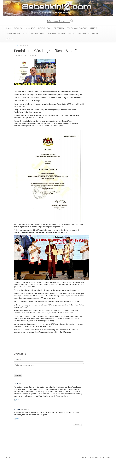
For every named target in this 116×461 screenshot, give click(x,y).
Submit (18, 375)
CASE (25, 33)
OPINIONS (93, 28)
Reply (17, 400)
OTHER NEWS (59, 28)
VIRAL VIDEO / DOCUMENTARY (88, 33)
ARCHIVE (9, 39)
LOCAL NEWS (30, 28)
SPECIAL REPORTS (13, 33)
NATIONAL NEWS (44, 28)
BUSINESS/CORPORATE (56, 33)
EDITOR (71, 33)
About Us (7, 457)
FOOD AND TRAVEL (37, 33)
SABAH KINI (18, 28)
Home (8, 28)
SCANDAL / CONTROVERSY (77, 28)
